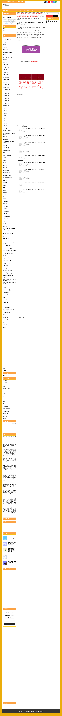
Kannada (4, 187)
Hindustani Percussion (7, 177)
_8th (3, 396)
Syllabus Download (6, 312)
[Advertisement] (31, 256)
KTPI (3, 196)
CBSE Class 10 (6, 448)
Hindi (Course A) (6, 170)
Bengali (4, 62)
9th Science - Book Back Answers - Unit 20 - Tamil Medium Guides (34, 162)
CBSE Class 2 (5, 93)
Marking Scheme (6, 211)
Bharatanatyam (5, 64)
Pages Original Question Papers (8, 250)
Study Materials (5, 307)
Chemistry (4, 454)
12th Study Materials (6, 39)
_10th (4, 401)
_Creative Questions (6, 408)
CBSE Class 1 (5, 84)
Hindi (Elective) (5, 173)
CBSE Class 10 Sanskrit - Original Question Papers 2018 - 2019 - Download (22, 85)
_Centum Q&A (5, 406)
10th (13, 10)
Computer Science (12, 459)
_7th (3, 398)
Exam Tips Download (6, 155)
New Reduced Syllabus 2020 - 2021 (9, 228)
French (4, 157)
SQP (3, 305)
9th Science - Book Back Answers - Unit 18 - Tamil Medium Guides (34, 176)
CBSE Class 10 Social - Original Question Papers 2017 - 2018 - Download (41, 85)
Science (4, 294)
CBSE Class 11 (5, 87)
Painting (4, 255)
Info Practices (5, 183)
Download (39, 13)
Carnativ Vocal (5, 79)
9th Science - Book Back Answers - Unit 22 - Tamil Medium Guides (34, 148)
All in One (4, 49)
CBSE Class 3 (5, 95)
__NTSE (4, 391)
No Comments (25, 131)
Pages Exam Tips (6, 245)
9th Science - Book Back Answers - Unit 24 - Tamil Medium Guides (34, 135)
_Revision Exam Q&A (6, 411)
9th (17, 10)
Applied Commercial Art (7, 52)
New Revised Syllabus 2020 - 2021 (9, 230)
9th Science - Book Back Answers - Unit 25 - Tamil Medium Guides (34, 128)
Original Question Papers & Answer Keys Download (29, 15)
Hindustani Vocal (6, 178)
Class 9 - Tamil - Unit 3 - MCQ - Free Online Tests (12, 562)
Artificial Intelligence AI (7, 57)
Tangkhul (4, 315)
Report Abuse (6, 375)
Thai (3, 322)
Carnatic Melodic (6, 74)
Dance (4, 136)
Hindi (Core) (5, 168)
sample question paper (7, 273)
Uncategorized (5, 325)
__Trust (4, 393)
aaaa (4, 44)
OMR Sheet (5, 236)
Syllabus (4, 310)
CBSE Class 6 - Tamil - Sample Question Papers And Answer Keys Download (12, 537)
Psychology (5, 267)
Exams (22, 1)
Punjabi (4, 268)
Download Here (34, 61)
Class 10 (14, 454)
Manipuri (4, 208)
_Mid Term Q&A (5, 413)
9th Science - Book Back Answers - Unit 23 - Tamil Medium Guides (34, 142)
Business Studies (6, 72)
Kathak (4, 190)
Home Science (5, 182)
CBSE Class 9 (5, 105)
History (4, 180)
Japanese (4, 185)
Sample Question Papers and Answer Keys (9, 502)
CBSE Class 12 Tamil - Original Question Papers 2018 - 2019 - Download (30, 23)
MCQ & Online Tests (6, 216)
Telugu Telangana (6, 319)
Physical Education (6, 260)
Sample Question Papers (7, 275)
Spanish (4, 304)
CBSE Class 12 (28, 13)
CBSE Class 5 (5, 98)
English (4, 145)
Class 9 (4, 128)
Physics (4, 262)
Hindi (4, 167)
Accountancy (5, 47)
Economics (5, 139)
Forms (13, 1)
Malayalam (5, 206)
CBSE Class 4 (5, 96)
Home (3, 1)
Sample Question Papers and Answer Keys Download (9, 503)
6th (28, 10)
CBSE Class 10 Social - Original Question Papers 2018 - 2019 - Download (34, 85)
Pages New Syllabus (6, 248)
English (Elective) (6, 148)
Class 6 (4, 123)
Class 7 (4, 125)
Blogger (11, 32)
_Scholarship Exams (6, 388)
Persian (4, 258)
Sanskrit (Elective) (6, 290)
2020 (11, 436)
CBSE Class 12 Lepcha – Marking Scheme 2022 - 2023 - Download (8, 91)
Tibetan (4, 324)
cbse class (5, 82)
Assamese (5, 59)
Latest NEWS (5, 199)
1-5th (32, 10)
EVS (3, 152)
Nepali (4, 226)
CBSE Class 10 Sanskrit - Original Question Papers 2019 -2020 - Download (28, 85)
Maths (4, 213)
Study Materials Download (7, 309)
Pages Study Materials (7, 253)
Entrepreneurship (6, 150)
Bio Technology (5, 67)
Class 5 (7, 457)
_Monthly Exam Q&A (6, 414)
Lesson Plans (5, 416)
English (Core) (5, 147)
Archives (55, 15)
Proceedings (5, 265)
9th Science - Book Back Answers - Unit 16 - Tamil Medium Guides (34, 189)
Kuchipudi (4, 198)
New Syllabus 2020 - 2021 (7, 233)
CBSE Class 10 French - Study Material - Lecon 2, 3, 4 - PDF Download (12, 550)
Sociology (4, 302)
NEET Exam (5, 224)
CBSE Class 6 (5, 100)
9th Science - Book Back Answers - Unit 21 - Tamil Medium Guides (34, 155)
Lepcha (4, 203)
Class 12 (34, 13)
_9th (3, 394)
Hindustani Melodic (6, 175)
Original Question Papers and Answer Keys (27, 16)
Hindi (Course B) (6, 172)
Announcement (5, 438)
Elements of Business (6, 143)
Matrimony (18, 1)
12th (7, 10)
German (4, 160)
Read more (28, 130)
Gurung (4, 165)
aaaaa (4, 437)
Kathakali (4, 192)
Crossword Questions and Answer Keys (9, 460)
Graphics (4, 162)
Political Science (6, 263)
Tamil (4, 314)
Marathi (4, 209)
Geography (5, 158)
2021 (4, 42)
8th (21, 10)
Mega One (4, 218)
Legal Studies (5, 201)
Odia (3, 235)
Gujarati (4, 163)
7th (25, 10)
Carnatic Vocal (5, 77)
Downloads (8, 1)
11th (10, 10)
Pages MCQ (5, 247)
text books (5, 320)
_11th (4, 403)
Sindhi (4, 299)
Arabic (4, 54)
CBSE (22, 13)
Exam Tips (4, 153)
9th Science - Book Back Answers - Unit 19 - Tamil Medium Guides (34, 169)
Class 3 (4, 118)
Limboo (4, 204)
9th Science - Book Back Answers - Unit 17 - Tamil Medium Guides (34, 182)
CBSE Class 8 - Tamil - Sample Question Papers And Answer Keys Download (12, 544)
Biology (4, 69)
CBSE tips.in (6, 5)
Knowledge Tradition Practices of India (8, 476)
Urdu (4, 327)
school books (5, 292)
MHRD (4, 219)
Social (4, 300)
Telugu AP (4, 317)
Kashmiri (8, 475)
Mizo (4, 221)
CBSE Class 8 (5, 103)
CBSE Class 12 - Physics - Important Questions (8, 16)
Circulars (4, 108)
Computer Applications (7, 130)
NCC (3, 223)
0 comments (19, 25)
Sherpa (4, 297)
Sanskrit (4, 287)
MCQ (4, 214)
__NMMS (4, 389)
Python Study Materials (7, 270)
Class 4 (4, 120)
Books (11, 443)
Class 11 (4, 113)
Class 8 (5, 458)
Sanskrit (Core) (5, 289)
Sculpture (4, 295)
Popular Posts (49, 15)
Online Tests (5, 238)
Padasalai (5, 380)
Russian (4, 272)
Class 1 (4, 110)
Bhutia (13, 442)
